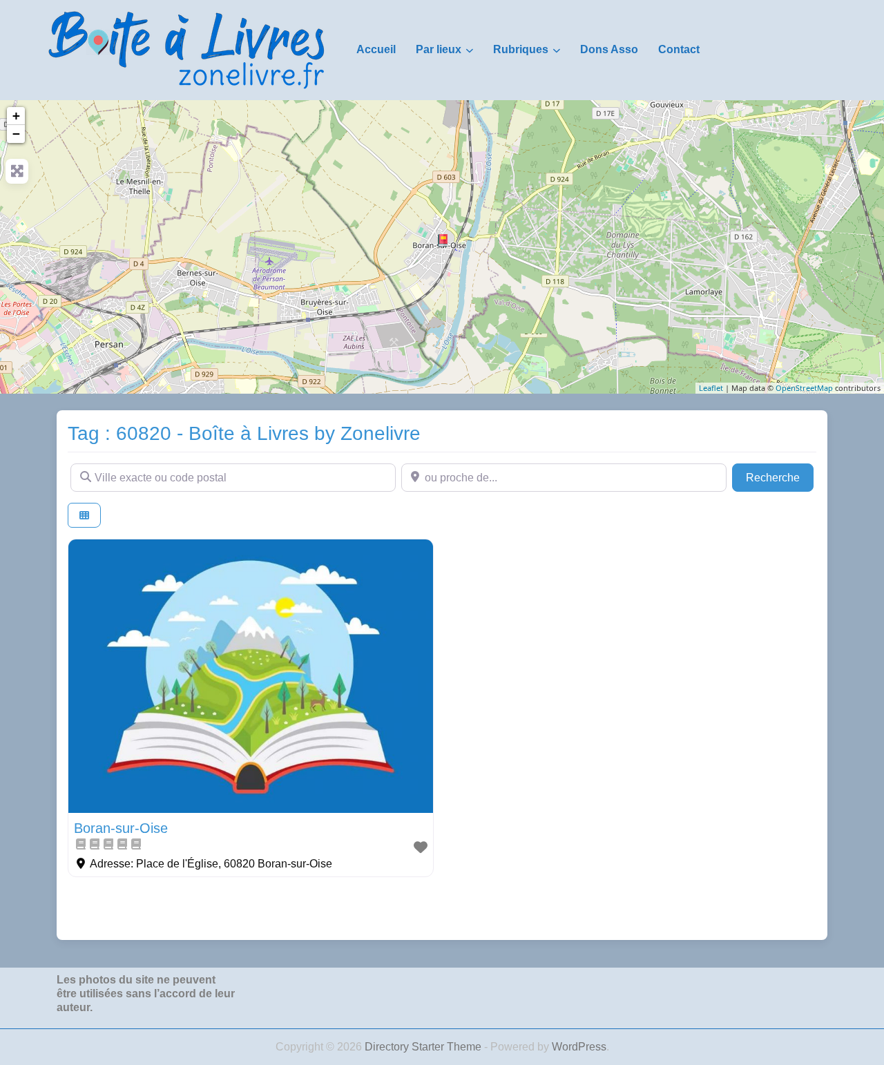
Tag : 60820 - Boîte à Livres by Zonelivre (244, 433)
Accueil (376, 49)
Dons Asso (609, 49)
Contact (679, 49)
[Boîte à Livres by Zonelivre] (186, 49)
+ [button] (16, 115)
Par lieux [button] (438, 49)
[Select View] (84, 515)
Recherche (780, 477)
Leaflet (711, 388)
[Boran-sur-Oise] (442, 240)
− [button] (16, 133)
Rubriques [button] (520, 49)
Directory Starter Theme (424, 1047)
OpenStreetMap (804, 388)
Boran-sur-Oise (121, 828)
